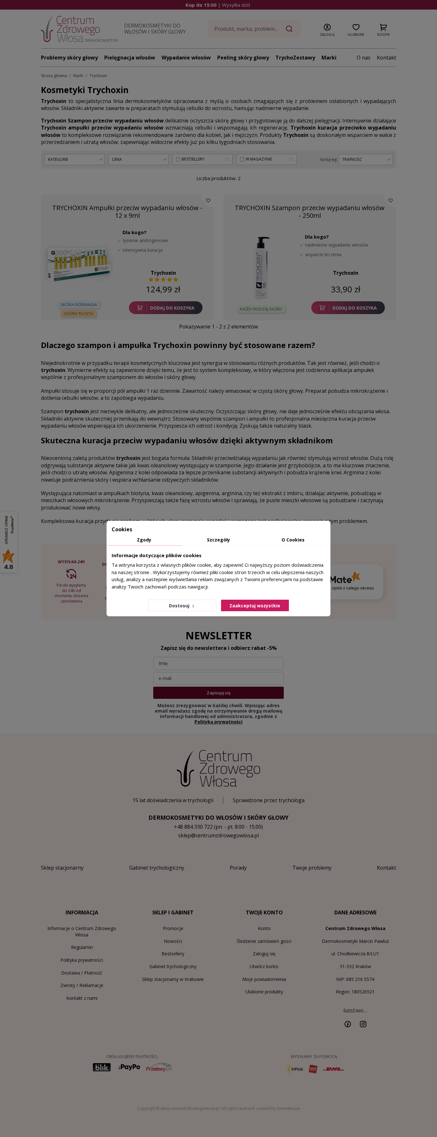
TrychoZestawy (295, 57)
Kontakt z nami (82, 998)
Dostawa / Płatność (81, 973)
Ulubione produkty (264, 992)
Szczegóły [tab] (218, 540)
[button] (327, 28)
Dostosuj (180, 606)
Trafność (352, 159)
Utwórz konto (264, 966)
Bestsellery (173, 954)
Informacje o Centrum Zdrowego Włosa (81, 931)
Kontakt (386, 57)
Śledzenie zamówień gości (264, 941)
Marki (329, 57)
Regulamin (82, 947)
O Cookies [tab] (293, 540)
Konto (264, 928)
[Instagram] (363, 1024)
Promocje (173, 928)
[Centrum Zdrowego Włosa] (79, 29)
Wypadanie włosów (186, 57)
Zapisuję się (218, 693)
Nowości (173, 941)
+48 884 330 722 (193, 826)
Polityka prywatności (81, 960)
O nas (363, 57)
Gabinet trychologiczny (172, 966)
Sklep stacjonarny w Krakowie (173, 979)
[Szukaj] (289, 28)
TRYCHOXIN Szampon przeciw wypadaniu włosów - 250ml (310, 211)
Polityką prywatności (218, 722)
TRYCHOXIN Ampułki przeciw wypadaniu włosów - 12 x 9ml (127, 211)
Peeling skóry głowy (243, 57)
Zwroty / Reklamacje (81, 985)
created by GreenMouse (278, 1108)
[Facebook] (348, 1024)
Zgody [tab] (144, 540)
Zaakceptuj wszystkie (254, 606)
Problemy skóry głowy (69, 57)
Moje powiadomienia (264, 979)
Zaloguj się (264, 954)
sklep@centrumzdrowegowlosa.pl (218, 835)
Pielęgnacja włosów (129, 57)
